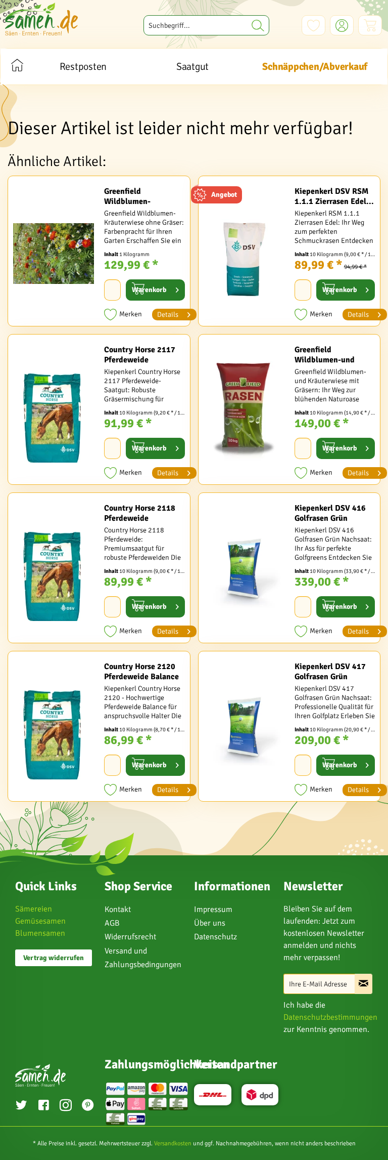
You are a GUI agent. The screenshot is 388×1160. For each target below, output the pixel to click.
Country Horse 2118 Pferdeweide (139, 513)
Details (167, 314)
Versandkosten (172, 1143)
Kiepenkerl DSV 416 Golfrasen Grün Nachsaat (330, 513)
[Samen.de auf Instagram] (66, 1106)
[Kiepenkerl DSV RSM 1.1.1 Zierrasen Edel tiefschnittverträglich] (244, 253)
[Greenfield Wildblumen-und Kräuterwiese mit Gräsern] (244, 412)
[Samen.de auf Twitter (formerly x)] (21, 1106)
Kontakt (118, 909)
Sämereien (33, 909)
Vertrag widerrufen (53, 958)
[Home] (17, 67)
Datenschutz (215, 937)
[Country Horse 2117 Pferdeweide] (53, 412)
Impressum (213, 909)
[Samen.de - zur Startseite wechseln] (41, 19)
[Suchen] (258, 25)
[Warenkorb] (370, 25)
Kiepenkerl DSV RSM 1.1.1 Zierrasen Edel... (334, 196)
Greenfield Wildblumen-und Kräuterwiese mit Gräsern (325, 355)
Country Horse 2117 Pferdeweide (139, 355)
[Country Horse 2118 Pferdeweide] (53, 570)
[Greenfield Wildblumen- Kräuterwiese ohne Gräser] (53, 253)
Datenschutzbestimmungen (330, 1017)
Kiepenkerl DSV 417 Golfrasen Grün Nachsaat (330, 671)
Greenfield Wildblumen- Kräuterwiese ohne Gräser (137, 196)
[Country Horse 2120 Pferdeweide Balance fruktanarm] (53, 728)
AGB (112, 923)
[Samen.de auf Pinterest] (88, 1106)
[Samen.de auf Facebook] (43, 1106)
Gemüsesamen (40, 921)
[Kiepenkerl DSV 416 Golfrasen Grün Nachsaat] (244, 570)
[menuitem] (206, 25)
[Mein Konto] (342, 25)
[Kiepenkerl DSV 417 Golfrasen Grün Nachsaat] (244, 728)
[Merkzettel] (313, 25)
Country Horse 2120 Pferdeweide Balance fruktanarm (141, 671)
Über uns (209, 923)
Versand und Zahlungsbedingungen (143, 958)
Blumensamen (40, 933)
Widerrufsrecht (130, 937)
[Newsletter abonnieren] (363, 984)
